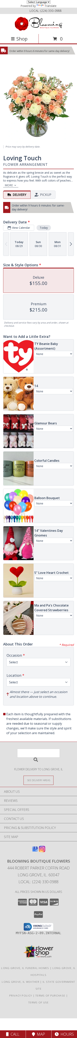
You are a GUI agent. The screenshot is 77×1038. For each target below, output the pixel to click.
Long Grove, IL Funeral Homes (25, 968)
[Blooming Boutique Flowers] (38, 23)
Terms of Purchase (50, 995)
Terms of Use (38, 1002)
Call (14, 1034)
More (9, 185)
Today (44, 228)
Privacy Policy (20, 995)
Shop (21, 38)
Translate (50, 6)
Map (40, 1034)
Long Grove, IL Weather (20, 982)
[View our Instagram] (42, 851)
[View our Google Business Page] (35, 851)
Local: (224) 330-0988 (38, 881)
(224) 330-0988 (51, 11)
